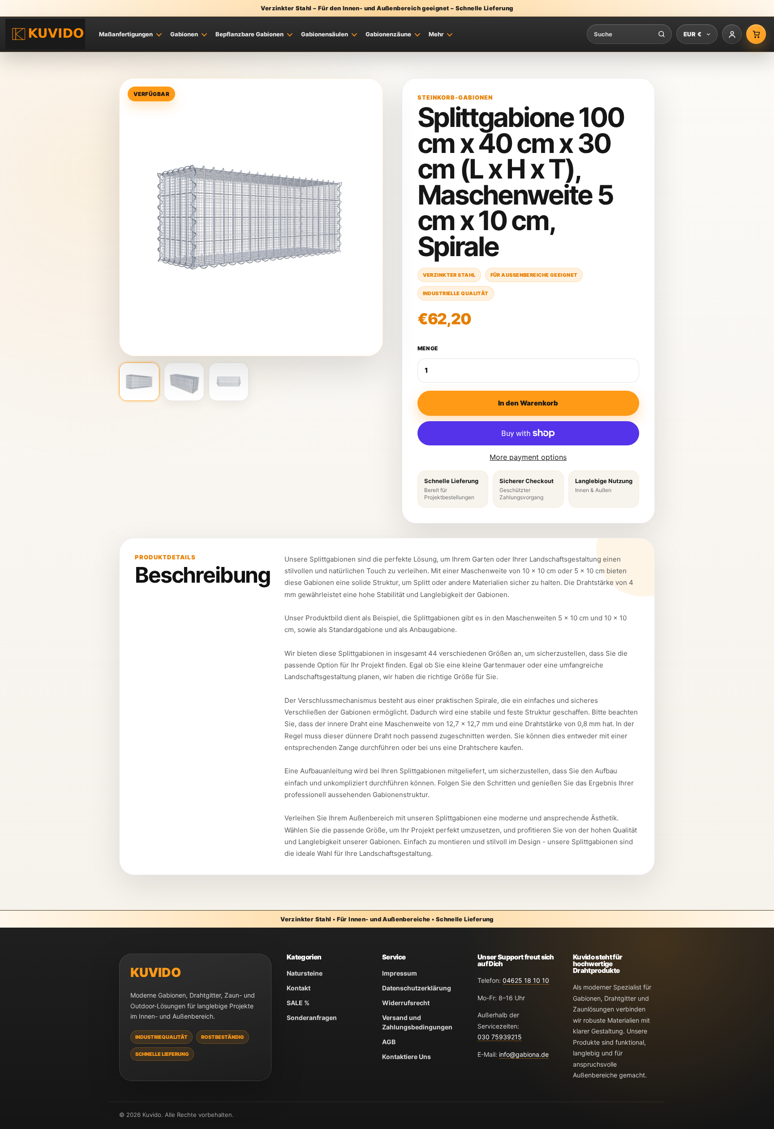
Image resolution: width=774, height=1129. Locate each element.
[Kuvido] (45, 34)
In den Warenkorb (528, 403)
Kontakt (298, 988)
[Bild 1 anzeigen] (139, 381)
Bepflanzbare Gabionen (249, 34)
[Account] (732, 34)
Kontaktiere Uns (406, 1056)
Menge (428, 348)
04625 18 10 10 (526, 980)
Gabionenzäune (388, 34)
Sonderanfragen (312, 1017)
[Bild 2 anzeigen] (184, 381)
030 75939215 (499, 1037)
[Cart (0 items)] (756, 34)
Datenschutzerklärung (416, 988)
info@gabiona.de (524, 1054)
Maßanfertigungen (126, 34)
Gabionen (184, 34)
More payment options (528, 457)
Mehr (436, 34)
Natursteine (304, 973)
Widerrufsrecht (406, 1003)
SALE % (298, 1003)
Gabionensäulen (324, 34)
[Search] (661, 34)
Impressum (399, 973)
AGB (389, 1042)
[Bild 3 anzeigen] (229, 381)
